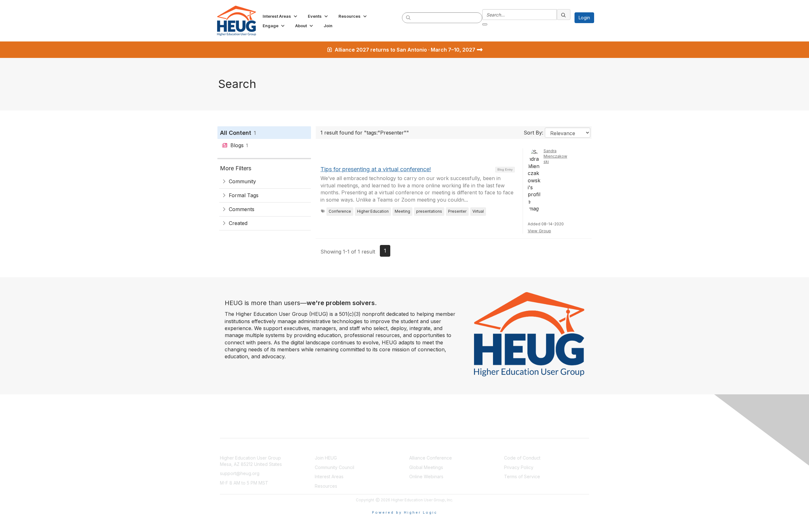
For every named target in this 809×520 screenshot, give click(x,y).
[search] (408, 17)
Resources (326, 486)
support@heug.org (239, 473)
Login (584, 17)
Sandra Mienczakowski (555, 156)
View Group (539, 230)
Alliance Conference (430, 457)
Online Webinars (426, 476)
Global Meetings (426, 467)
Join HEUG (326, 457)
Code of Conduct (522, 457)
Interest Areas (329, 476)
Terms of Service (522, 476)
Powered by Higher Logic (404, 512)
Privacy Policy (518, 467)
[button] (280, 16)
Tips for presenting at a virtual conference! (375, 169)
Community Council (334, 467)
